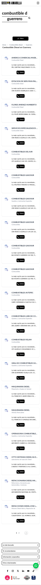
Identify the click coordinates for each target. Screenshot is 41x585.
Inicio (4, 45)
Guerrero (29, 45)
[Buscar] (29, 18)
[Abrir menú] (38, 3)
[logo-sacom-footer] (20, 576)
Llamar (22, 72)
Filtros (22, 38)
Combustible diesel (16, 45)
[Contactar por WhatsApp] (36, 565)
